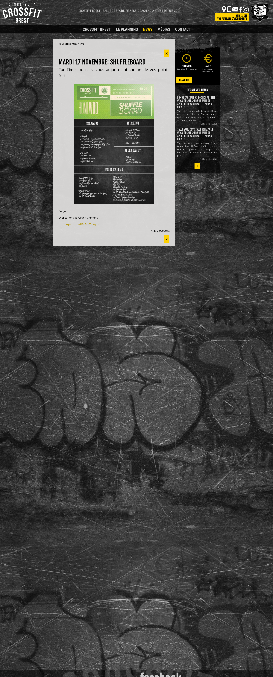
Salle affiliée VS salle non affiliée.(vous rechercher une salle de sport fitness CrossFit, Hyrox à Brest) (196, 134)
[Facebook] (240, 9)
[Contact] (235, 9)
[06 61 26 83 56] (229, 9)
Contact (183, 29)
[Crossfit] (58, 29)
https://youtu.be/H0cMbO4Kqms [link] (79, 224)
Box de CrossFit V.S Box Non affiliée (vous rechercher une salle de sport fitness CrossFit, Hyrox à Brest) (196, 102)
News (147, 29)
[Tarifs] (207, 58)
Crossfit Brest (97, 29)
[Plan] (224, 9)
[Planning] (186, 58)
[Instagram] (246, 9)
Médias (163, 29)
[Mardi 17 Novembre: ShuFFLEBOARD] (114, 144)
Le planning (127, 29)
